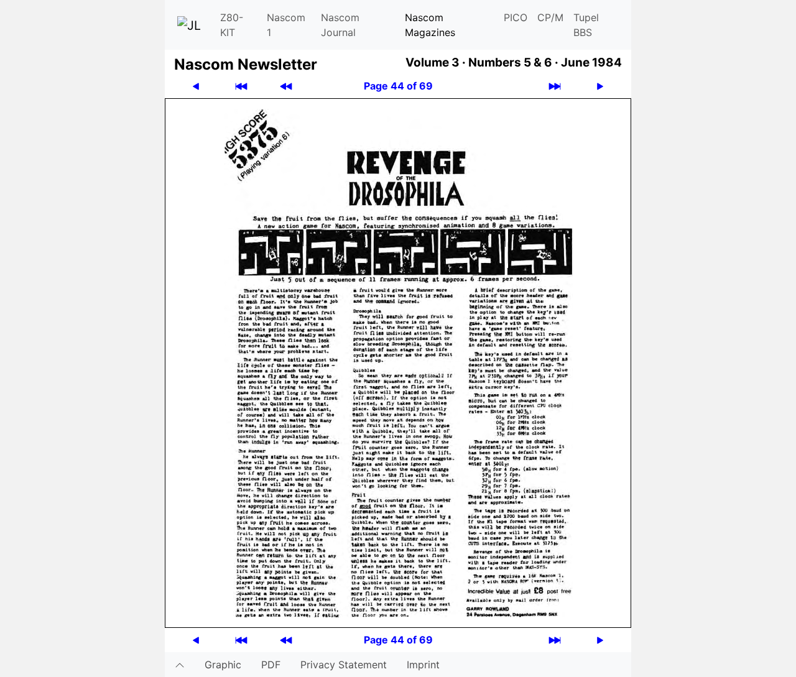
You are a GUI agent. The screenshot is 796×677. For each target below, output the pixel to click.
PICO (515, 17)
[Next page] (600, 86)
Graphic (223, 664)
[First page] (241, 86)
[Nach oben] (180, 664)
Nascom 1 (286, 25)
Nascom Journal (340, 25)
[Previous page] (196, 86)
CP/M (550, 17)
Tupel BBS (586, 25)
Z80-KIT (231, 25)
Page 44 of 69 (398, 86)
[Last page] (555, 86)
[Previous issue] (286, 86)
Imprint (423, 664)
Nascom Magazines (430, 25)
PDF (270, 664)
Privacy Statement (343, 664)
